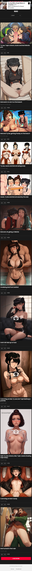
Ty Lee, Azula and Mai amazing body (12, 166)
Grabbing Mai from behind (9, 287)
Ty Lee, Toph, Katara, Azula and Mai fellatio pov (15, 46)
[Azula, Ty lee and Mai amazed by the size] (16, 184)
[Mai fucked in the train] (16, 527)
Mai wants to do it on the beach (11, 102)
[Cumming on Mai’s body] (16, 481)
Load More (15, 558)
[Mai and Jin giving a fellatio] (16, 217)
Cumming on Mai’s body (8, 499)
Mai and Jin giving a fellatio (9, 232)
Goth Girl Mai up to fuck (8, 342)
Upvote (1, 53)
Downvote (4, 53)
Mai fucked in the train (8, 549)
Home (12, 569)
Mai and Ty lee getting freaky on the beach (15, 133)
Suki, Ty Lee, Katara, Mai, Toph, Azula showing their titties (15, 457)
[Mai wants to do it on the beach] (16, 78)
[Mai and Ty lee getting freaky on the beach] (16, 121)
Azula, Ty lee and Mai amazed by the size (14, 197)
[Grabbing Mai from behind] (16, 262)
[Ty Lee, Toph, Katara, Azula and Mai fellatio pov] (16, 33)
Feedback (18, 569)
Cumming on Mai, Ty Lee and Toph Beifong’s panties (15, 400)
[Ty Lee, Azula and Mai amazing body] (16, 153)
